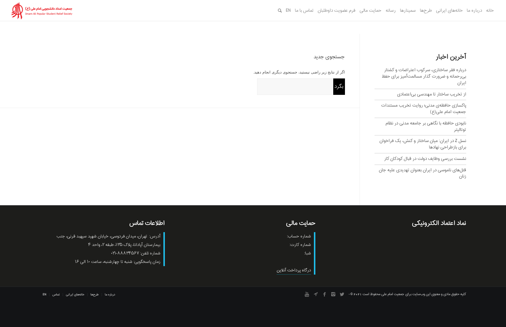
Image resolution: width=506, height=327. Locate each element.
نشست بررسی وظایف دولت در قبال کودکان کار (425, 159)
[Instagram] (333, 294)
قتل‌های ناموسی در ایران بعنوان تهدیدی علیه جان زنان (422, 173)
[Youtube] (306, 294)
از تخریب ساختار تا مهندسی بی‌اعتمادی (431, 94)
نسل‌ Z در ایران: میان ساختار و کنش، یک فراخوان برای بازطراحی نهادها (423, 144)
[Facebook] (324, 294)
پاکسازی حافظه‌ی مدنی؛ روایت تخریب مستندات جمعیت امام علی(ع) (423, 108)
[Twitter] (342, 294)
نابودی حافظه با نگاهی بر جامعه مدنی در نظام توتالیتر (426, 126)
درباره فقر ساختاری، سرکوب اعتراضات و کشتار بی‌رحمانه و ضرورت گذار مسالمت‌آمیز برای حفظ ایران (424, 76)
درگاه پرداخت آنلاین (294, 270)
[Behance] (315, 294)
